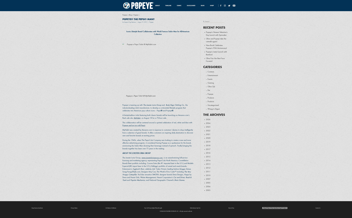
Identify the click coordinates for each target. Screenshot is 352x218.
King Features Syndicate (37, 208)
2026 (208, 119)
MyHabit (137, 118)
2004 (208, 186)
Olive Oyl (211, 86)
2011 (208, 172)
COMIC (179, 5)
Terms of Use (231, 208)
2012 (208, 168)
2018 (208, 145)
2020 (208, 138)
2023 (208, 127)
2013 (208, 164)
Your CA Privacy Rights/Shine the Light (153, 208)
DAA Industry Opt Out (195, 208)
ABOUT (157, 5)
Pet (209, 90)
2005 (208, 183)
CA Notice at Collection (111, 208)
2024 (208, 123)
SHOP (212, 5)
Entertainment (213, 75)
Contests (211, 72)
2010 (208, 175)
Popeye (210, 94)
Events (210, 79)
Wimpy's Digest (214, 109)
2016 (208, 153)
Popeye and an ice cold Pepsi (133, 125)
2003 (208, 190)
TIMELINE (168, 5)
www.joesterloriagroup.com (152, 158)
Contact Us (317, 208)
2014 (208, 160)
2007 (208, 179)
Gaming (211, 83)
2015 (208, 157)
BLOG (203, 5)
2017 (208, 149)
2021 (208, 134)
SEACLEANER (191, 5)
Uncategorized (213, 105)
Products (211, 98)
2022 (208, 131)
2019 (208, 142)
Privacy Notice (74, 208)
